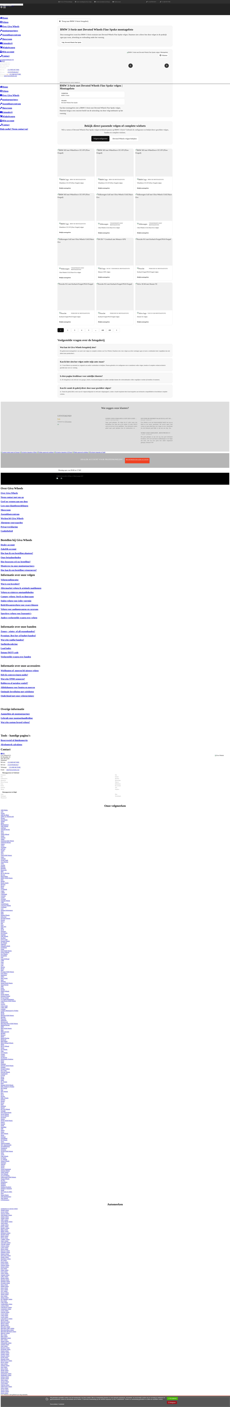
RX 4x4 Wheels (5, 1109)
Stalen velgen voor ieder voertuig (16, 601)
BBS (2, 871)
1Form (2, 813)
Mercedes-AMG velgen (7, 1328)
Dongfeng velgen (6, 1259)
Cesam (3, 897)
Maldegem (3, 796)
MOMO (3, 1033)
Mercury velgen (5, 1333)
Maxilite (3, 1017)
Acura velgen (4, 1212)
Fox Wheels (4, 954)
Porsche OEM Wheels (7, 1065)
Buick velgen (4, 1236)
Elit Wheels (4, 933)
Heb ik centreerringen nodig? (14, 675)
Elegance (3, 931)
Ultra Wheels (4, 1156)
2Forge (3, 818)
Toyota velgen (5, 1381)
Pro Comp (4, 1070)
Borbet (3, 881)
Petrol (2, 1061)
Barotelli (3, 868)
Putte (2, 784)
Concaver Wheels (6, 905)
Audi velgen (4, 1223)
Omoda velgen (5, 1344)
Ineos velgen (4, 1284)
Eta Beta (3, 938)
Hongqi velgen (5, 1280)
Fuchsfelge (4, 955)
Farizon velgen (5, 1265)
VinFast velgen (5, 1385)
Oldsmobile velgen (6, 1343)
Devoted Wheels (5, 918)
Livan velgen (4, 1314)
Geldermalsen (4, 778)
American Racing (6, 842)
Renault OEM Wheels (7, 1085)
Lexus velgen (4, 1310)
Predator (3, 1067)
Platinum (3, 1064)
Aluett (2, 836)
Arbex (2, 845)
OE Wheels (4, 1049)
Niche (2, 1048)
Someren (3, 787)
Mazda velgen (5, 1325)
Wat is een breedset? (10, 584)
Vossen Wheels (5, 1179)
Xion (2, 1193)
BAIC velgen (4, 1226)
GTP (2, 964)
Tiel (116, 787)
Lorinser (3, 1009)
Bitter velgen (4, 1229)
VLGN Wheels (5, 1175)
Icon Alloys (4, 973)
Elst (2, 776)
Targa (2, 1141)
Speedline (3, 1127)
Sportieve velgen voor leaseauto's (16, 613)
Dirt (2, 923)
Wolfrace (3, 1185)
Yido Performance (6, 1196)
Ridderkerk (117, 784)
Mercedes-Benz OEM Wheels (9, 1023)
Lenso (2, 1002)
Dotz (2, 925)
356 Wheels (4, 820)
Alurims (3, 837)
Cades (2, 891)
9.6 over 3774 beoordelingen (66, 1)
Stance (2, 1130)
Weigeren (173, 1402)
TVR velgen (4, 1383)
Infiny (2, 976)
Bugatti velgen (5, 1234)
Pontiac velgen (5, 1354)
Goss (2, 962)
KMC (2, 993)
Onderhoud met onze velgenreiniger (17, 696)
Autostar (3, 858)
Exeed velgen (4, 1263)
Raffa (2, 1080)
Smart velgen (4, 1372)
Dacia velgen (4, 1249)
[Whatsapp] (4, 61)
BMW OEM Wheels (6, 878)
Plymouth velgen (5, 1349)
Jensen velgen (5, 1297)
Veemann (3, 1162)
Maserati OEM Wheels (7, 1015)
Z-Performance (5, 1200)
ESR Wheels (4, 936)
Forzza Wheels (5, 952)
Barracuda (4, 870)
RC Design (4, 1082)
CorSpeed (3, 907)
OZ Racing (4, 1057)
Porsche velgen (5, 1356)
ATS (2, 852)
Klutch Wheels (5, 991)
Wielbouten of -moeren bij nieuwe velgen (20, 670)
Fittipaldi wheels (5, 946)
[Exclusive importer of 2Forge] (63, 452)
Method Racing (5, 1025)
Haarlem (117, 778)
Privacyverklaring (9, 527)
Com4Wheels (4, 904)
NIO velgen (4, 1339)
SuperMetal (4, 1138)
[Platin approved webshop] (80, 452)
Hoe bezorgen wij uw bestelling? (16, 562)
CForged (3, 899)
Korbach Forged (5, 996)
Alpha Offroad (5, 834)
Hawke (3, 967)
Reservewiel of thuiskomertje (14, 740)
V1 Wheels (4, 1159)
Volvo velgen (4, 1388)
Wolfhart (3, 1183)
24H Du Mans (5, 815)
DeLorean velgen (6, 1255)
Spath (2, 1125)
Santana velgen (5, 1365)
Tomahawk (4, 1148)
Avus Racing (4, 862)
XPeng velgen (5, 1391)
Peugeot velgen (5, 1348)
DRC (2, 928)
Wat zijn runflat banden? (12, 640)
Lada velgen (4, 1302)
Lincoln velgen (5, 1312)
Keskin (3, 989)
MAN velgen (4, 1320)
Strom (2, 1135)
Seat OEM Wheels (6, 1112)
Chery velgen (4, 1241)
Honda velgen (5, 1278)
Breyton (3, 884)
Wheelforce (4, 1182)
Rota (2, 1104)
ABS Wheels (4, 826)
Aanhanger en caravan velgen (9, 1208)
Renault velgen (5, 1359)
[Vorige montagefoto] (130, 66)
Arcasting (3, 847)
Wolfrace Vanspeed (6, 1188)
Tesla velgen (4, 1380)
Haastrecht (3, 780)
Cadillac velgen (5, 1239)
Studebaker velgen (6, 1375)
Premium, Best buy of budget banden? (18, 635)
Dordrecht (3, 775)
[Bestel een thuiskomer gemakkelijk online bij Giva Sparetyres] (61, 480)
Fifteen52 (3, 944)
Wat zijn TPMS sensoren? (13, 679)
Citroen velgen (5, 1246)
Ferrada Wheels (5, 941)
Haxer (2, 968)
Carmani (3, 896)
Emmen (117, 776)
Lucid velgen (4, 1317)
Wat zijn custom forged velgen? (15, 722)
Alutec (2, 839)
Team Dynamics (5, 1143)
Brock (2, 886)
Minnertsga (118, 780)
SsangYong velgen (6, 1373)
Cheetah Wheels (5, 900)
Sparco (3, 1122)
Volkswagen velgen (6, 1386)
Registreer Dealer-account (137, 459)
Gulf (2, 965)
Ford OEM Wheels (6, 951)
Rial (2, 1090)
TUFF (2, 1154)
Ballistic (3, 867)
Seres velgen (4, 1369)
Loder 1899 (4, 1007)
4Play (2, 823)
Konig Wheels (5, 994)
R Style (3, 1075)
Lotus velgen (4, 1315)
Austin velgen (5, 1225)
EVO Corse (4, 939)
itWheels (3, 981)
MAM (2, 1014)
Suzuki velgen (5, 1378)
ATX (2, 854)
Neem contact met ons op (12, 497)
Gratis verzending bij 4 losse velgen (84, 1)
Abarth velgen (5, 1210)
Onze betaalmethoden (11, 557)
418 (103, 330)
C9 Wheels (4, 889)
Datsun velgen (5, 1254)
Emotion (3, 934)
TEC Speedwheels (6, 1145)
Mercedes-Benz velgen (7, 1330)
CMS (2, 902)
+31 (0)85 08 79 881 (165, 1)
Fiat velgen (4, 1268)
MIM (2, 1027)
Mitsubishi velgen (6, 1338)
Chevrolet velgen (5, 1242)
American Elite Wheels (7, 841)
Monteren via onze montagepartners (17, 566)
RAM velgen (4, 1357)
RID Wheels (4, 1091)
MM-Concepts (5, 1031)
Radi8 (2, 1078)
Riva (2, 1093)
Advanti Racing (5, 829)
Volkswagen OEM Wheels (8, 1177)
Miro (2, 1030)
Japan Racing (4, 985)
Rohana (3, 1099)
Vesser (2, 1167)
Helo (2, 970)
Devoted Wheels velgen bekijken (125, 139)
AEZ (2, 831)
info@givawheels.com (10, 76)
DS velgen (4, 1260)
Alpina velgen (5, 1217)
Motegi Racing (5, 1038)
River (2, 1095)
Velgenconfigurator (100, 139)
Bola (2, 879)
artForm (3, 849)
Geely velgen (4, 1273)
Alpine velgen (5, 1218)
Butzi (2, 888)
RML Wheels (4, 1098)
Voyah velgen (5, 1390)
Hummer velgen (5, 1281)
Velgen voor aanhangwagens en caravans (19, 609)
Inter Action (4, 978)
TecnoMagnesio (5, 1146)
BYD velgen (4, 1238)
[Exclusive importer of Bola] (28, 452)
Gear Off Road (5, 959)
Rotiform (3, 1106)
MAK (2, 1012)
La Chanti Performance (7, 999)
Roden (2, 785)
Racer (2, 1077)
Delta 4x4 (3, 917)
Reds (2, 1083)
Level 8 (3, 1004)
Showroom (6, 510)
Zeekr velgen (4, 1393)
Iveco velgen (4, 1289)
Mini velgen (4, 1336)
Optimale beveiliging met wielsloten (17, 691)
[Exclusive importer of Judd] (97, 452)
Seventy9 (3, 1117)
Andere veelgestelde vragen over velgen (19, 617)
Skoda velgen (4, 1370)
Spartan (3, 1124)
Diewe (2, 921)
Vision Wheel (4, 1172)
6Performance (5, 824)
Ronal (2, 1103)
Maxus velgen (5, 1323)
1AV (2, 812)
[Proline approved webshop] (45, 452)
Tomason (3, 1150)
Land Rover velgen (6, 1307)
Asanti (2, 850)
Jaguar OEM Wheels (7, 983)
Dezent (3, 920)
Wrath (2, 1190)
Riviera (3, 1096)
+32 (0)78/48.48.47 (152, 1)
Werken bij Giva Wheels (12, 518)
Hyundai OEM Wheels (7, 972)
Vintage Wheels (5, 1171)
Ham (116, 794)
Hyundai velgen (5, 1283)
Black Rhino (4, 876)
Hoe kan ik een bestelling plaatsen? (17, 553)
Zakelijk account (8, 549)
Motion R (3, 1040)
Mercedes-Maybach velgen (8, 1331)
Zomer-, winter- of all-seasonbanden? (18, 631)
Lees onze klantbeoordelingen (14, 506)
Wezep (2, 789)
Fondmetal (4, 947)
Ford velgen (4, 1272)
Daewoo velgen (5, 1250)
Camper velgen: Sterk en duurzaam (17, 596)
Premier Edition (5, 1069)
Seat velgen (4, 1367)
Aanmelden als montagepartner (15, 714)
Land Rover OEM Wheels (8, 1001)
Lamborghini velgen (6, 1304)
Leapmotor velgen (6, 1309)
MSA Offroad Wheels (7, 1043)
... (95, 330)
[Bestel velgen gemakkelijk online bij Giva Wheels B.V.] (57, 480)
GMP (2, 960)
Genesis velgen (5, 1275)
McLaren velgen (5, 1326)
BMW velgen (4, 1231)
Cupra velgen (4, 1247)
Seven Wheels (5, 1116)
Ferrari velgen (5, 1267)
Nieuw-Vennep (4, 782)
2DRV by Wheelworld (7, 816)
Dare (2, 912)
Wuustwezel (4, 798)
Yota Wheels (4, 1198)
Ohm (2, 1051)
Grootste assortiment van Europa (103, 1)
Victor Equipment (6, 1169)
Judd (2, 986)
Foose (2, 949)
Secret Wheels (5, 1114)
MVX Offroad (5, 1046)
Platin (2, 1062)
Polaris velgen (5, 1351)
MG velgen (4, 1335)
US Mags (3, 1158)
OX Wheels (4, 1052)
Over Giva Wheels (9, 493)
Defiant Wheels (5, 915)
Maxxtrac (3, 1019)
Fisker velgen (4, 1270)
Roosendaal (118, 785)
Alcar (2, 833)
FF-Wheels (4, 943)
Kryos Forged (5, 997)
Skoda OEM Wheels (6, 1120)
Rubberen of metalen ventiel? (14, 683)
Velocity (3, 1164)
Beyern (3, 875)
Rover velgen (4, 1362)
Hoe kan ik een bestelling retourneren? (19, 570)
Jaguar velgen (5, 1294)
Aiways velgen (5, 1213)
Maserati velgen (5, 1322)
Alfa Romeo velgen (6, 1215)
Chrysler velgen (5, 1244)
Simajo (3, 1119)
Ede (116, 775)
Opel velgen (4, 1346)
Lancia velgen (5, 1305)
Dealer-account (117, 1)
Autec (2, 857)
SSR (2, 1128)
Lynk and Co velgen (6, 1318)
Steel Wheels (4, 1133)
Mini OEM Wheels (6, 1028)
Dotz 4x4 (3, 926)
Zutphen (117, 789)
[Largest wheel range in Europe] (10, 452)
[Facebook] (1, 61)
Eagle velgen (4, 1262)
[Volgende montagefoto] (167, 66)
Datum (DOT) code (9, 652)
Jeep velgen (4, 1296)
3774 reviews (68, 421)
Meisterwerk (4, 1022)
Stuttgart (3, 1137)
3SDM (3, 821)
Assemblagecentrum (10, 514)
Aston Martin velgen (6, 1221)
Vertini (2, 1166)
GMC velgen (4, 1276)
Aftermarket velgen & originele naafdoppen (21, 588)
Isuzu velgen (4, 1288)
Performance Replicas (7, 1059)
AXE (2, 863)
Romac (3, 1101)
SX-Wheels (4, 1140)
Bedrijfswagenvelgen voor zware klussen (19, 605)
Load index (6, 648)
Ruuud (3, 1107)
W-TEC (3, 1180)
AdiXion (3, 828)
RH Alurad (4, 1088)
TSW (2, 1153)
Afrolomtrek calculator (11, 744)
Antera (3, 844)
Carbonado (4, 894)
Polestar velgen (5, 1352)
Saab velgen (4, 1364)
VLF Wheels (4, 1174)
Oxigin (3, 1054)
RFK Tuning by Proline (7, 1086)
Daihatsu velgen (5, 1252)
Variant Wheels (5, 1161)
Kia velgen (4, 1301)
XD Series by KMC (6, 1192)
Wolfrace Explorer (6, 1187)
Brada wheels (4, 883)
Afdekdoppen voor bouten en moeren (18, 687)
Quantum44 (4, 1073)
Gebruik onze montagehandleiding (17, 718)
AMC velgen (4, 1220)
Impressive (4, 975)
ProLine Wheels (5, 1072)
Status (2, 1132)
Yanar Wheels (5, 1195)
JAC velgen (4, 1291)
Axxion (3, 865)
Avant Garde (4, 860)
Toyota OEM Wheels (7, 1151)
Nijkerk (117, 782)
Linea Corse (4, 1006)
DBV (2, 913)
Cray (2, 909)
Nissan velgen (5, 1341)
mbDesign (4, 1020)
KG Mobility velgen (6, 1299)
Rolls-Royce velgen (6, 1360)
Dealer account (8, 545)
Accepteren (172, 1398)
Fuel (2, 957)
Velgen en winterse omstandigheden (17, 592)
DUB (2, 930)
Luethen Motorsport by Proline (9, 1010)
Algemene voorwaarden (12, 522)
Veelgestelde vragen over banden (16, 657)
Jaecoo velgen (5, 1293)
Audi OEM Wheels (6, 855)
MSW (2, 1044)
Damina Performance (7, 910)
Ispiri (2, 980)
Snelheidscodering (9, 644)
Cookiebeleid (7, 531)
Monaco (3, 1035)
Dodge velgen (5, 1257)
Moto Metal (4, 1041)
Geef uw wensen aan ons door (14, 501)
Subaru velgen (5, 1377)
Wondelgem (118, 796)
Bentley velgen (5, 1228)
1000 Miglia (4, 810)
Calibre (3, 892)
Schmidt (3, 1111)
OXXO (3, 1056)
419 (110, 330)
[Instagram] (2, 61)
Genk (2, 794)
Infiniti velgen (5, 1286)
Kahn (2, 988)
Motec (2, 1036)
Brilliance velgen (5, 1233)
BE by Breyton (5, 873)
